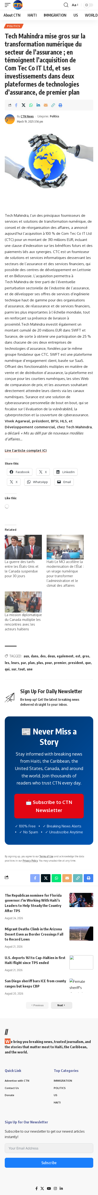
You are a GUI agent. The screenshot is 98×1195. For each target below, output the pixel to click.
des (43, 656)
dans (34, 656)
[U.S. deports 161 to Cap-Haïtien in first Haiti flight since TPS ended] (81, 962)
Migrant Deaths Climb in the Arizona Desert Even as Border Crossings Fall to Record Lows (34, 934)
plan (31, 663)
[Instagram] (55, 1189)
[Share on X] (23, 105)
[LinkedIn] (61, 1189)
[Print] (60, 105)
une (30, 669)
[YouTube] (49, 1189)
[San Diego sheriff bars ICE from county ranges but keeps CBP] (81, 985)
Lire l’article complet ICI (26, 450)
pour (48, 663)
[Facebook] (36, 1189)
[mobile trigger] (9, 5)
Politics (13, 26)
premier (60, 663)
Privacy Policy (30, 860)
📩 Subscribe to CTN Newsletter (49, 806)
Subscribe (49, 1162)
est (77, 656)
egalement (65, 656)
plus (40, 663)
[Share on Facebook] (16, 105)
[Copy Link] (53, 105)
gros (85, 656)
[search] (66, 5)
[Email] (45, 105)
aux (26, 656)
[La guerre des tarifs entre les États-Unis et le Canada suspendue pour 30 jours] (23, 547)
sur (13, 669)
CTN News (27, 116)
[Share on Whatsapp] (31, 105)
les (7, 663)
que (88, 663)
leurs (15, 663)
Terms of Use (46, 856)
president (75, 663)
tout (21, 669)
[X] (42, 1189)
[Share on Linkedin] (38, 105)
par (23, 663)
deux (51, 656)
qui (7, 669)
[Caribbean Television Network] (18, 5)
